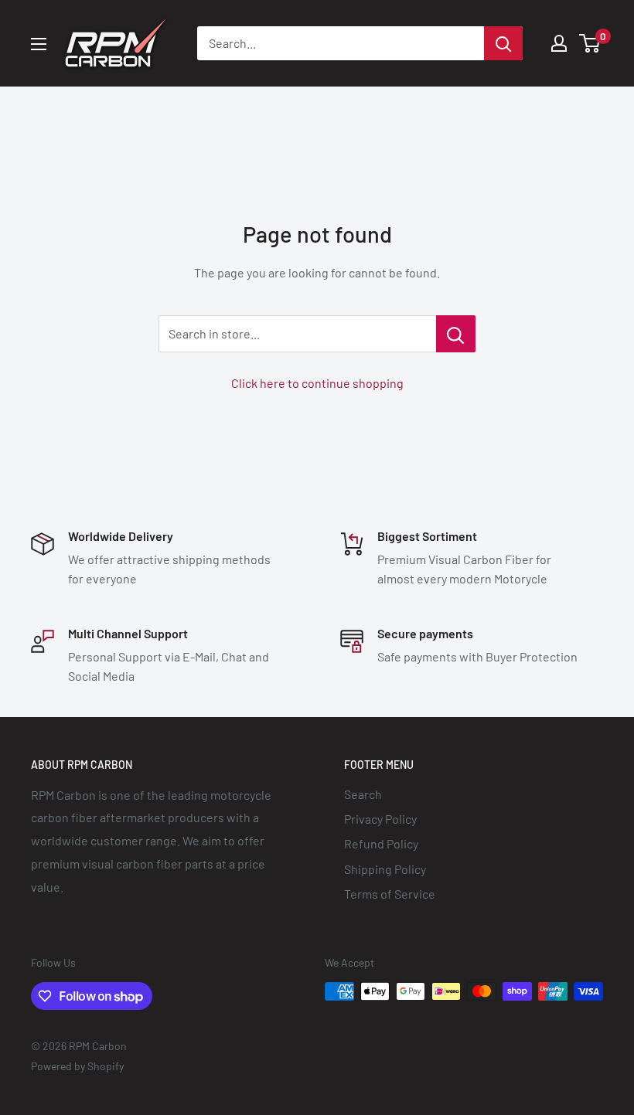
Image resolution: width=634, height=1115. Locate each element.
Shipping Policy (385, 869)
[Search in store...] (456, 333)
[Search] (503, 43)
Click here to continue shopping (317, 383)
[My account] (559, 43)
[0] (590, 43)
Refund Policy (381, 843)
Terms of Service (389, 893)
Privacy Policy (380, 818)
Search (363, 794)
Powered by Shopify (77, 1066)
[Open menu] (38, 44)
